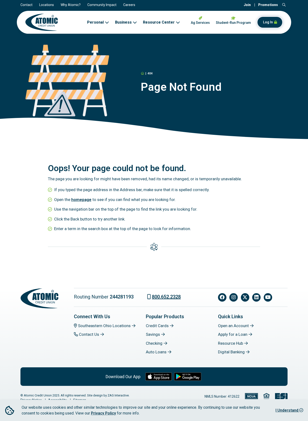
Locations (46, 5)
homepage (81, 199)
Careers (129, 5)
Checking (154, 343)
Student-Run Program (233, 22)
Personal (95, 22)
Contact (26, 5)
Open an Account (233, 325)
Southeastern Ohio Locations (104, 325)
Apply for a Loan (232, 334)
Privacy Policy (103, 413)
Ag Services (200, 22)
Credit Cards (157, 325)
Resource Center (159, 22)
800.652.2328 (166, 297)
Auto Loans (156, 352)
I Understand (287, 410)
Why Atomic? (71, 5)
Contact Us (88, 334)
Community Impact (101, 5)
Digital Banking (231, 352)
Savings (153, 334)
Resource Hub (230, 343)
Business (123, 22)
